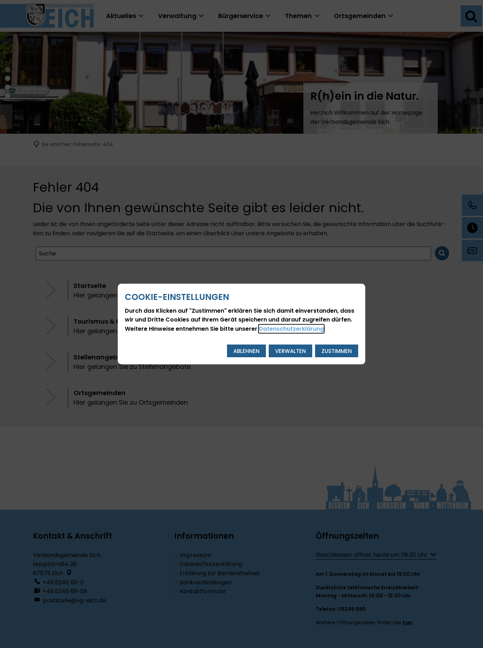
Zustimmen (336, 351)
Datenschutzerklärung (291, 329)
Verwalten (290, 351)
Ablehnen (246, 351)
